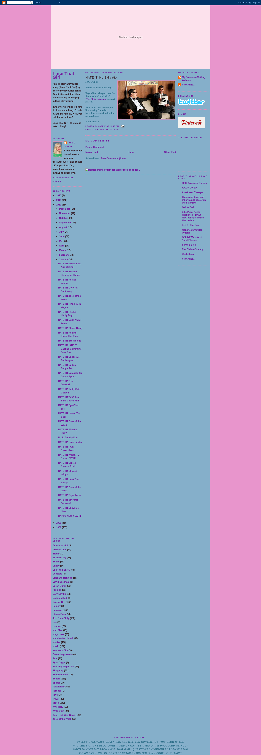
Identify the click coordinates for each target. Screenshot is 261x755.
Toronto (57, 690)
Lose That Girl (63, 75)
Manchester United (63, 638)
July (61, 232)
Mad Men (57, 630)
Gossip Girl (59, 602)
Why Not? (58, 707)
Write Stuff (58, 711)
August (63, 227)
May (61, 241)
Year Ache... (188, 84)
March (63, 250)
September (65, 222)
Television (58, 686)
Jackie (71, 143)
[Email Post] (122, 126)
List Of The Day (190, 225)
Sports (56, 682)
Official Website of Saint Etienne (192, 239)
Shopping (58, 670)
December (65, 208)
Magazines (58, 634)
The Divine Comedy (192, 249)
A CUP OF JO (189, 187)
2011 (59, 200)
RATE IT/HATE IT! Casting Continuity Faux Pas (69, 349)
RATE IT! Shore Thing (70, 328)
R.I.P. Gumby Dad (68, 437)
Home (131, 152)
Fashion (57, 590)
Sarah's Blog (189, 244)
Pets (55, 658)
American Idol (60, 545)
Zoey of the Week (62, 719)
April (62, 245)
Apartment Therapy (192, 192)
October (64, 218)
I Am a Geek (59, 614)
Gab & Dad (188, 207)
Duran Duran (59, 586)
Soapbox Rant (60, 674)
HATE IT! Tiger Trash (69, 495)
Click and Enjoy (61, 569)
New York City (60, 650)
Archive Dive (59, 549)
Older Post (170, 152)
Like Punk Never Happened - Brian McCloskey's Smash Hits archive (193, 216)
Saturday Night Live (63, 666)
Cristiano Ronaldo (62, 577)
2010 (59, 204)
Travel (56, 699)
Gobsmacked (60, 598)
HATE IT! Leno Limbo (70, 442)
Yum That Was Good (64, 715)
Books (56, 561)
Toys (55, 694)
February (64, 255)
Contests (57, 573)
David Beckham (61, 582)
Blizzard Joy (59, 557)
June (62, 236)
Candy (56, 565)
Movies (56, 642)
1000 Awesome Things (194, 183)
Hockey (57, 606)
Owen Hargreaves (62, 654)
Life (55, 622)
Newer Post (91, 152)
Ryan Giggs (59, 662)
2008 (59, 527)
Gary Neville (59, 594)
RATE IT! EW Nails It (69, 340)
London (57, 626)
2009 (59, 522)
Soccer (56, 678)
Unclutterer (188, 254)
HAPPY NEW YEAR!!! (69, 516)
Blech (56, 553)
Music (56, 646)
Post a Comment (94, 147)
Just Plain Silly (61, 618)
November (65, 213)
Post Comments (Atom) (113, 158)
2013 (59, 195)
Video (56, 702)
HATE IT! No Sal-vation (101, 77)
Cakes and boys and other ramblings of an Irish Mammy (194, 200)
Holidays (57, 610)
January (64, 259)
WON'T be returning (95, 99)
